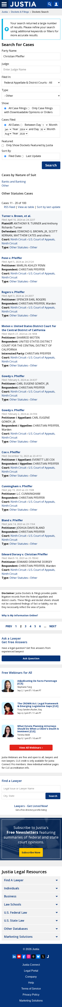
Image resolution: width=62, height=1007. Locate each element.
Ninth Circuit (18, 239)
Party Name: (9, 50)
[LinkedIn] (14, 956)
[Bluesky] (38, 956)
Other (5, 185)
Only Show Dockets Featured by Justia (29, 145)
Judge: (5, 64)
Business (10, 896)
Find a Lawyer (12, 781)
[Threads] (33, 956)
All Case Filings (18, 108)
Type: (5, 90)
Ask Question (31, 658)
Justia (35, 949)
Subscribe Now (31, 852)
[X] (43, 956)
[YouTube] (19, 956)
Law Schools (12, 904)
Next (53, 626)
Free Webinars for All (17, 673)
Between (30, 125)
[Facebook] (24, 956)
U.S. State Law (14, 920)
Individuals (11, 888)
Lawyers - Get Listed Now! (31, 806)
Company (31, 976)
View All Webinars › (31, 747)
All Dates (14, 125)
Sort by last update (48, 207)
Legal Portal (31, 970)
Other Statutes (19, 247)
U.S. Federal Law (15, 912)
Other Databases (16, 929)
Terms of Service (31, 988)
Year (15, 129)
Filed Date (15, 156)
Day (38, 125)
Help (31, 982)
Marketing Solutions (18, 937)
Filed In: (6, 77)
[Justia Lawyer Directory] (48, 956)
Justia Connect (31, 964)
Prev (9, 626)
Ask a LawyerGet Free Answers (14, 640)
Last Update (33, 156)
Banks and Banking (14, 181)
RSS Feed (9, 207)
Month (53, 125)
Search (51, 165)
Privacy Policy (31, 994)
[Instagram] (29, 956)
